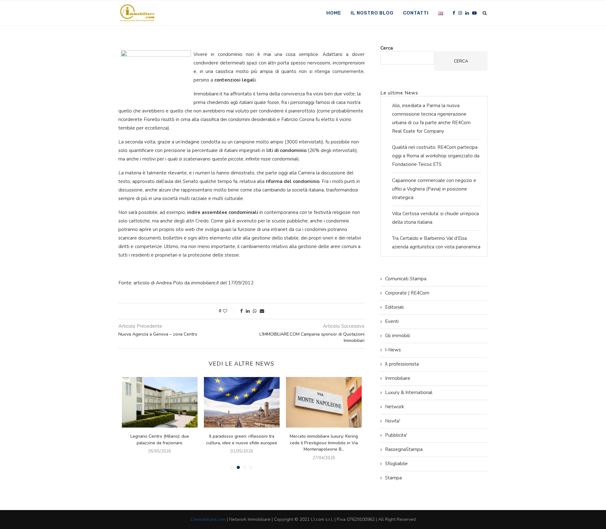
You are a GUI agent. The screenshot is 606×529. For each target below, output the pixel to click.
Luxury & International (408, 392)
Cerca (386, 48)
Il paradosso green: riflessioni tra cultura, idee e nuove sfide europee (241, 439)
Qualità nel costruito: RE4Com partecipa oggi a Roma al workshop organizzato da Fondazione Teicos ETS (435, 155)
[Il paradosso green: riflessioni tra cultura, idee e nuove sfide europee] (242, 402)
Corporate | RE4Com (407, 293)
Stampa (393, 478)
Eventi (392, 321)
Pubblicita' (396, 435)
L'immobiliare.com (208, 519)
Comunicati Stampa (405, 279)
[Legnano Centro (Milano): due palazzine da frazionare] (160, 402)
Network (394, 407)
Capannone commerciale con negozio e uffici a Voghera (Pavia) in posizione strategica (434, 189)
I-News (393, 350)
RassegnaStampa (404, 449)
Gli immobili (397, 335)
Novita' (392, 421)
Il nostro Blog (372, 13)
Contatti (416, 13)
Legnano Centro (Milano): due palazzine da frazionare (159, 439)
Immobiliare (397, 378)
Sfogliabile (396, 463)
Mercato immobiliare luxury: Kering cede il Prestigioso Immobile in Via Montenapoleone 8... (324, 442)
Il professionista (402, 364)
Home (333, 13)
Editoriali (394, 307)
